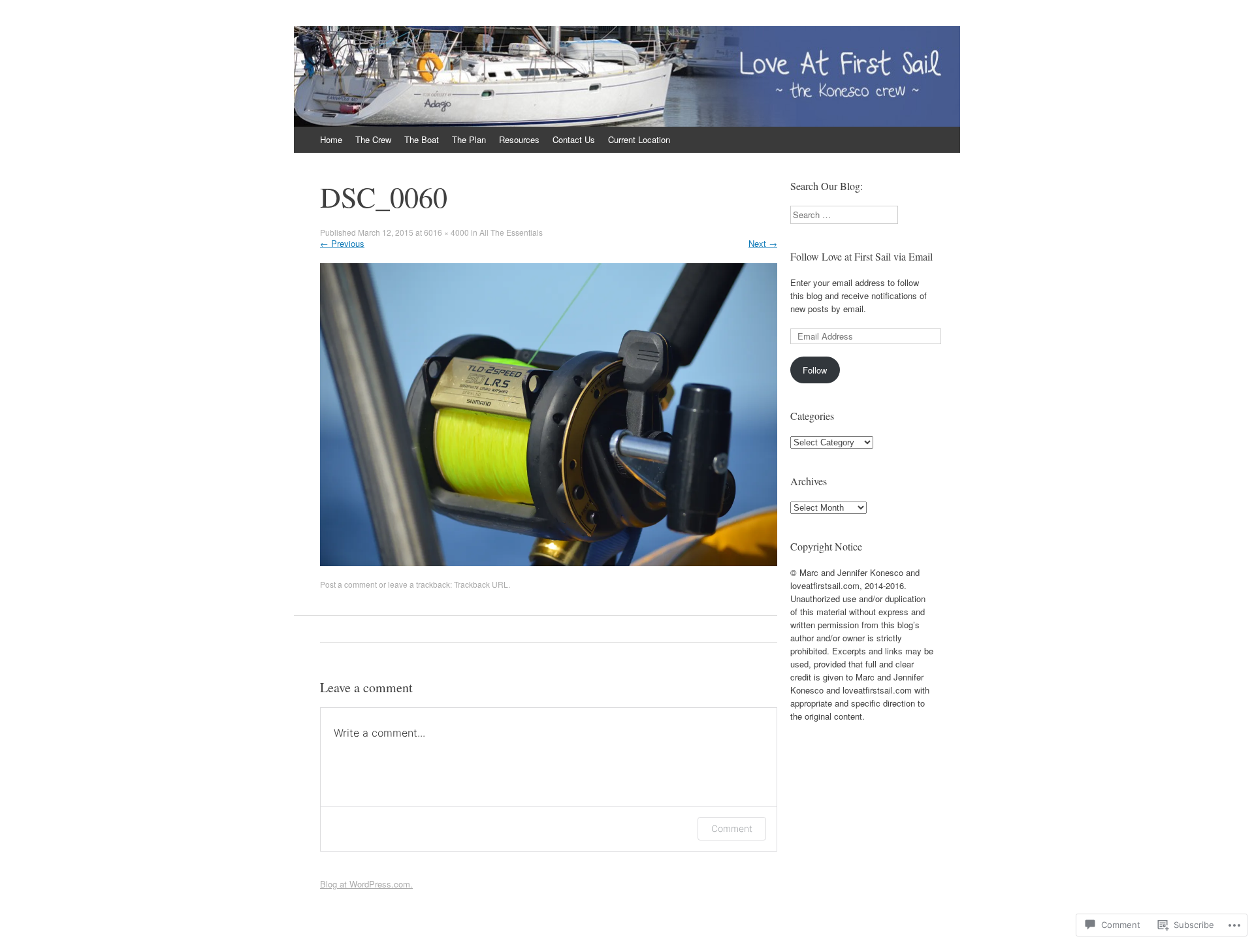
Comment (731, 828)
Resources (519, 139)
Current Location (639, 139)
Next (762, 243)
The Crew (373, 139)
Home (331, 139)
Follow (815, 370)
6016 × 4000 (446, 232)
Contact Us (574, 139)
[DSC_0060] (548, 562)
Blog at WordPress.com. (366, 884)
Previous (342, 243)
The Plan (469, 139)
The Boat (421, 139)
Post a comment (348, 584)
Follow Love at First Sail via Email (861, 256)
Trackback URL (481, 584)
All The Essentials (511, 232)
